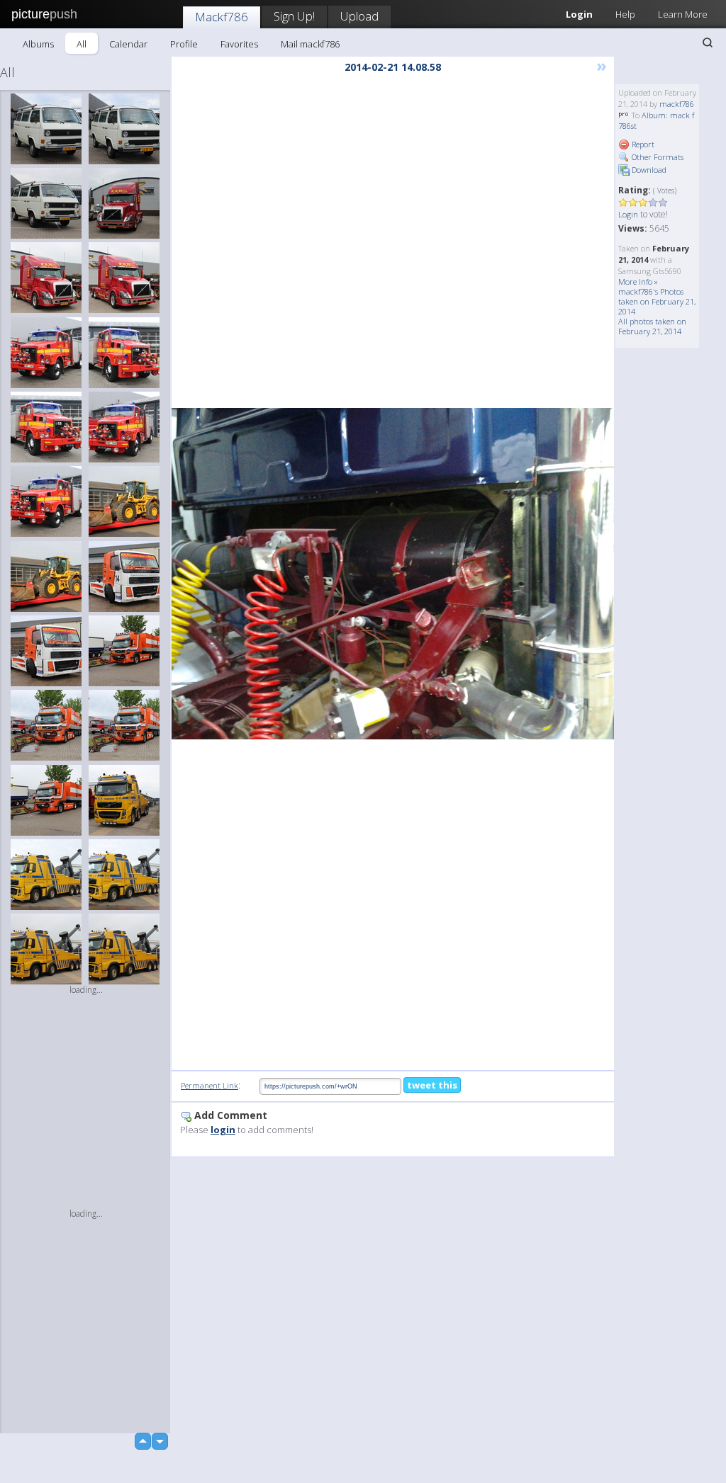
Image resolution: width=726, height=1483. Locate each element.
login (223, 1129)
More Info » (638, 281)
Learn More (683, 14)
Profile (184, 44)
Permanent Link (209, 1085)
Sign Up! (294, 16)
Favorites (239, 44)
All (81, 44)
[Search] (707, 42)
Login (628, 214)
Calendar (128, 44)
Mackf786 (221, 16)
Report (642, 144)
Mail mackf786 (310, 44)
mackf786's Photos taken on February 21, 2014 (657, 301)
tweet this (432, 1085)
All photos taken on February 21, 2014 (652, 326)
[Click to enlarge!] (393, 573)
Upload (359, 16)
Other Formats (656, 157)
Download (648, 169)
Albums (38, 44)
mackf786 (676, 103)
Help (625, 14)
